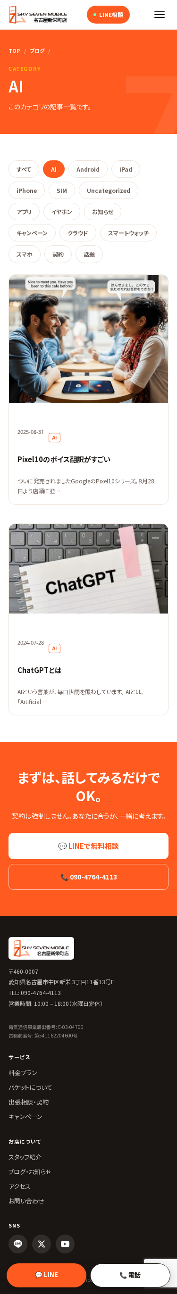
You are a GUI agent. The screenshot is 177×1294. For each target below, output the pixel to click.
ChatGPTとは (39, 670)
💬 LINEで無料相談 (88, 846)
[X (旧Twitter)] (41, 1244)
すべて (24, 169)
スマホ (25, 254)
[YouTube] (65, 1244)
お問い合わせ (26, 1200)
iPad (125, 169)
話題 (89, 254)
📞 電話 (130, 1274)
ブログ (37, 50)
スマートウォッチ (128, 233)
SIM (62, 190)
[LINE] (17, 1244)
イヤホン (61, 211)
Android (88, 169)
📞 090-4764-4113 (88, 876)
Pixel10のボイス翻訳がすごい (63, 459)
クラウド (77, 233)
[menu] (160, 15)
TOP (14, 50)
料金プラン (22, 1072)
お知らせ (102, 211)
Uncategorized (108, 190)
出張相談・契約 (28, 1101)
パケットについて (30, 1087)
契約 (58, 254)
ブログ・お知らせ (30, 1171)
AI (54, 169)
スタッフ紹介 (25, 1157)
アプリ (24, 211)
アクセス (19, 1186)
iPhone (27, 190)
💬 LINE (46, 1274)
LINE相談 (111, 14)
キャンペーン (32, 233)
